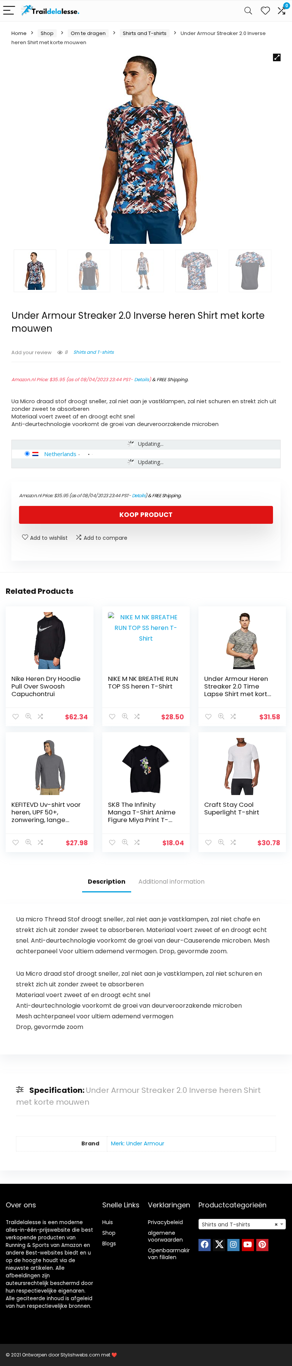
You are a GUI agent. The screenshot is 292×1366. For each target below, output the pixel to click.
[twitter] (219, 1245)
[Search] (248, 11)
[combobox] (242, 1224)
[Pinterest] (262, 1245)
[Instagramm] (233, 1245)
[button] (277, 57)
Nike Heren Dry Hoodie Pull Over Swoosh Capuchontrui (46, 686)
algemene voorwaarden (165, 1236)
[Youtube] (248, 1245)
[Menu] (9, 11)
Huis (107, 1222)
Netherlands (60, 454)
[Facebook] (204, 1245)
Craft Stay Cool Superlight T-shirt (231, 808)
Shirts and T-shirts (145, 33)
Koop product (146, 514)
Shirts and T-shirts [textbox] (240, 1224)
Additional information (171, 881)
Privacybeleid (165, 1222)
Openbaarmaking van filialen (171, 1254)
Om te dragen (88, 33)
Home (19, 33)
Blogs (109, 1243)
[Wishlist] (265, 11)
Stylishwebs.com (80, 1355)
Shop (47, 33)
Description (106, 881)
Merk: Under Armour (137, 1143)
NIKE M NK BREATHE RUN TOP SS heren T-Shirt (143, 682)
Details (141, 379)
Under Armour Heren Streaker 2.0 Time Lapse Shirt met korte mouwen (237, 690)
